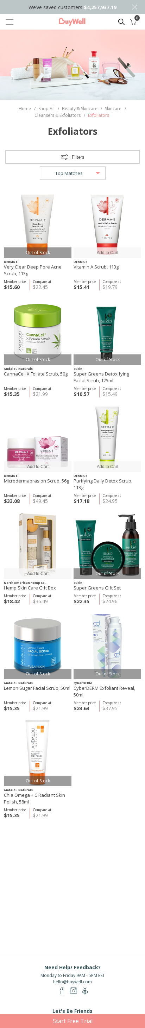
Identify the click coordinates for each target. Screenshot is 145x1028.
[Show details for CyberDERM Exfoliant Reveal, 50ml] (107, 645)
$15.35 (12, 394)
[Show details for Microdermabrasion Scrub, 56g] (37, 438)
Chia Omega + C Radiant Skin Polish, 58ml (34, 798)
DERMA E (11, 262)
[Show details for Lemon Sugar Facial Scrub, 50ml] (37, 645)
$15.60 (12, 287)
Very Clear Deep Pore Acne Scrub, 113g (33, 270)
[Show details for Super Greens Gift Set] (107, 545)
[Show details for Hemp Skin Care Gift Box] (37, 545)
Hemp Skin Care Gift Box (30, 588)
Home (25, 109)
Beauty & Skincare (79, 109)
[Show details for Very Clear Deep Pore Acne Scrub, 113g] (37, 224)
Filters (78, 157)
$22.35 (81, 601)
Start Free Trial (73, 1021)
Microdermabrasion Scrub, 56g (36, 481)
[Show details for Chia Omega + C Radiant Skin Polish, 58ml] (37, 752)
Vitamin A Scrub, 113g (96, 267)
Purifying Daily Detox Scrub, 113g (103, 484)
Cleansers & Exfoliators (57, 115)
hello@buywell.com (72, 982)
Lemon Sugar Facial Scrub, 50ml (37, 688)
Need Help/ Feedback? (72, 967)
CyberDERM (83, 683)
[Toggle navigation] (9, 22)
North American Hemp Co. (25, 583)
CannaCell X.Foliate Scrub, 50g (36, 374)
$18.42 (12, 601)
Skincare (113, 109)
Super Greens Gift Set (97, 588)
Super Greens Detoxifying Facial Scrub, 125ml (101, 377)
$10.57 (81, 394)
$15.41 (81, 287)
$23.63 (81, 708)
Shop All (46, 109)
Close (134, 7)
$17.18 (81, 501)
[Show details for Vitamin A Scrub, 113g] (107, 224)
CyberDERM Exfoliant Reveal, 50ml (104, 691)
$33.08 (12, 501)
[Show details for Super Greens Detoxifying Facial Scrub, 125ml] (107, 331)
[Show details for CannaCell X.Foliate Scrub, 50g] (37, 331)
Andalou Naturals (18, 369)
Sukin (78, 369)
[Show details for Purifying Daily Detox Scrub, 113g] (107, 438)
